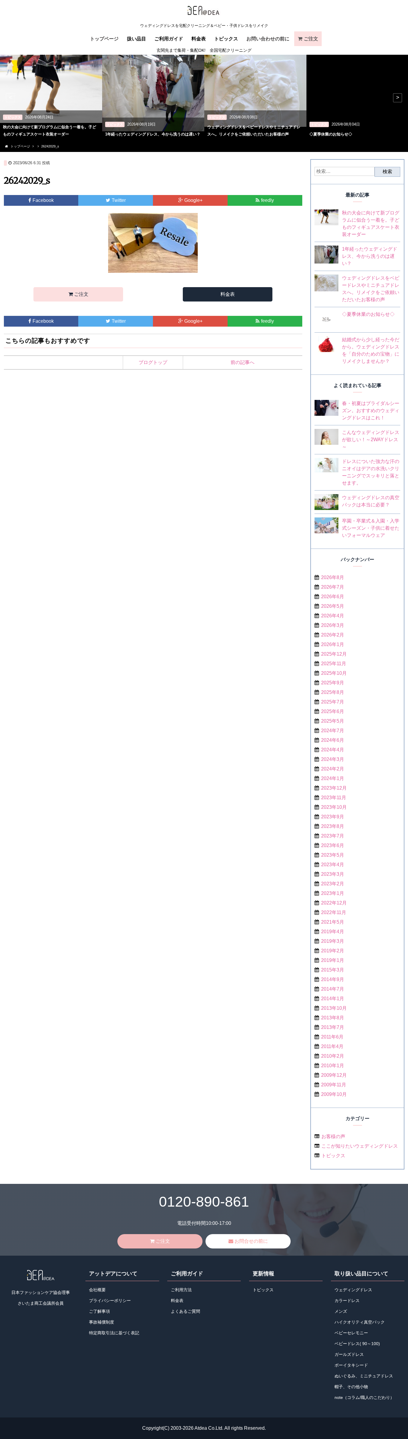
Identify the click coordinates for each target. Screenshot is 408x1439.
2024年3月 (332, 759)
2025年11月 (333, 663)
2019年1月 (332, 960)
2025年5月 (332, 721)
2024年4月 (332, 749)
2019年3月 (332, 941)
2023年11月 (333, 797)
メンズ (341, 1311)
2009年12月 (334, 1075)
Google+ (193, 200)
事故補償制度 (101, 1322)
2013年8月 (332, 1017)
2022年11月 (333, 912)
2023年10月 (334, 807)
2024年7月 (332, 730)
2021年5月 (332, 922)
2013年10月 (334, 1008)
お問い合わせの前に (267, 39)
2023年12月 (334, 788)
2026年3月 (332, 625)
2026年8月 (332, 577)
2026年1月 (332, 644)
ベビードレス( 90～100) (357, 1343)
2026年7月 (332, 587)
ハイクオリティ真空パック (360, 1322)
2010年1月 (332, 1065)
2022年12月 (334, 902)
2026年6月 (332, 596)
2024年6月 (332, 740)
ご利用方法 (181, 1290)
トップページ (104, 39)
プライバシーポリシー (110, 1300)
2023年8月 (332, 826)
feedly (267, 200)
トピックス (226, 39)
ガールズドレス (349, 1354)
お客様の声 (333, 1136)
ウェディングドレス (353, 1290)
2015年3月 (332, 969)
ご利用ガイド (168, 39)
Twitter (119, 200)
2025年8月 (332, 692)
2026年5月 (332, 606)
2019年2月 (332, 950)
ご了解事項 (99, 1311)
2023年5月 (332, 855)
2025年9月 (332, 682)
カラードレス (347, 1300)
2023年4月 (332, 864)
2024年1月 (332, 778)
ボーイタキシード (351, 1365)
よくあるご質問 (185, 1311)
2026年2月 (332, 634)
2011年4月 (332, 1046)
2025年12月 (334, 654)
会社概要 (97, 1290)
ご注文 (311, 39)
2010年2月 (332, 1056)
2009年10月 (334, 1094)
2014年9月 (332, 979)
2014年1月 (332, 998)
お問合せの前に (251, 1241)
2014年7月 (332, 989)
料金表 (198, 39)
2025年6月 (332, 711)
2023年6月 (332, 845)
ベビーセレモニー (351, 1333)
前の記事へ (242, 362)
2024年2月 (332, 768)
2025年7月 (332, 701)
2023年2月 (332, 883)
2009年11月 (333, 1084)
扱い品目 (136, 39)
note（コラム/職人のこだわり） (364, 1397)
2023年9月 (332, 816)
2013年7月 (332, 1027)
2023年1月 (332, 893)
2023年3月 (332, 874)
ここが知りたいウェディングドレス (359, 1146)
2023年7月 (332, 835)
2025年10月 (334, 673)
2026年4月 (332, 615)
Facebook (43, 200)
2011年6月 (332, 1036)
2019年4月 (332, 931)
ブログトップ (153, 362)
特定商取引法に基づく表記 (114, 1333)
